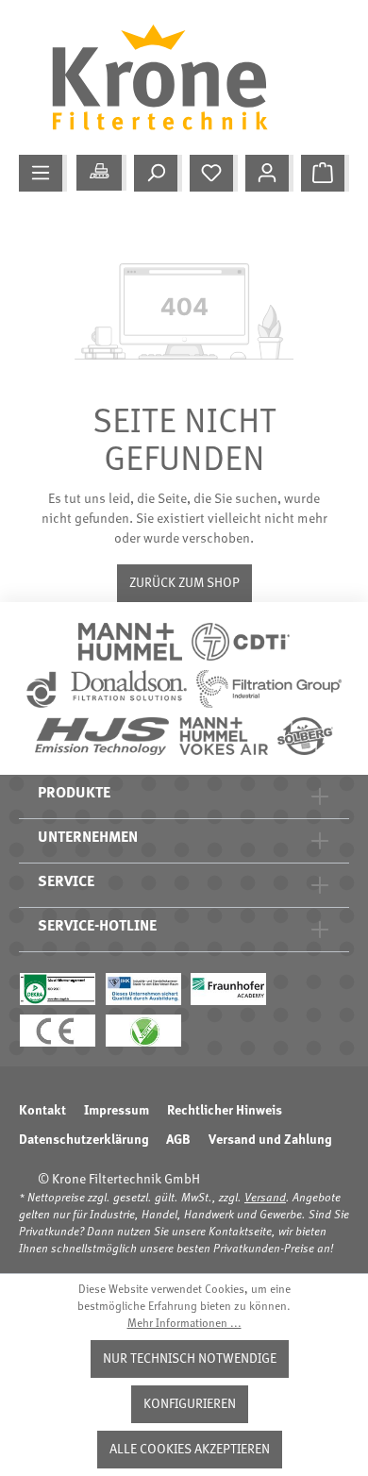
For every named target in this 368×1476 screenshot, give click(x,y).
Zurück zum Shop (184, 583)
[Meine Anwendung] (101, 173)
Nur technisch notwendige (189, 1359)
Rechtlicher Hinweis (224, 1110)
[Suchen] (158, 173)
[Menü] (43, 173)
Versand (265, 1198)
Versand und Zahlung (270, 1140)
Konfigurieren (189, 1404)
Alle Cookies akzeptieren (189, 1449)
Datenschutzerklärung (83, 1140)
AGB (178, 1140)
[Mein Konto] (269, 173)
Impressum (116, 1110)
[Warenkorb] (325, 173)
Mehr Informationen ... (184, 1324)
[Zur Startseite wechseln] (174, 77)
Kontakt (42, 1110)
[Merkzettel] (214, 173)
